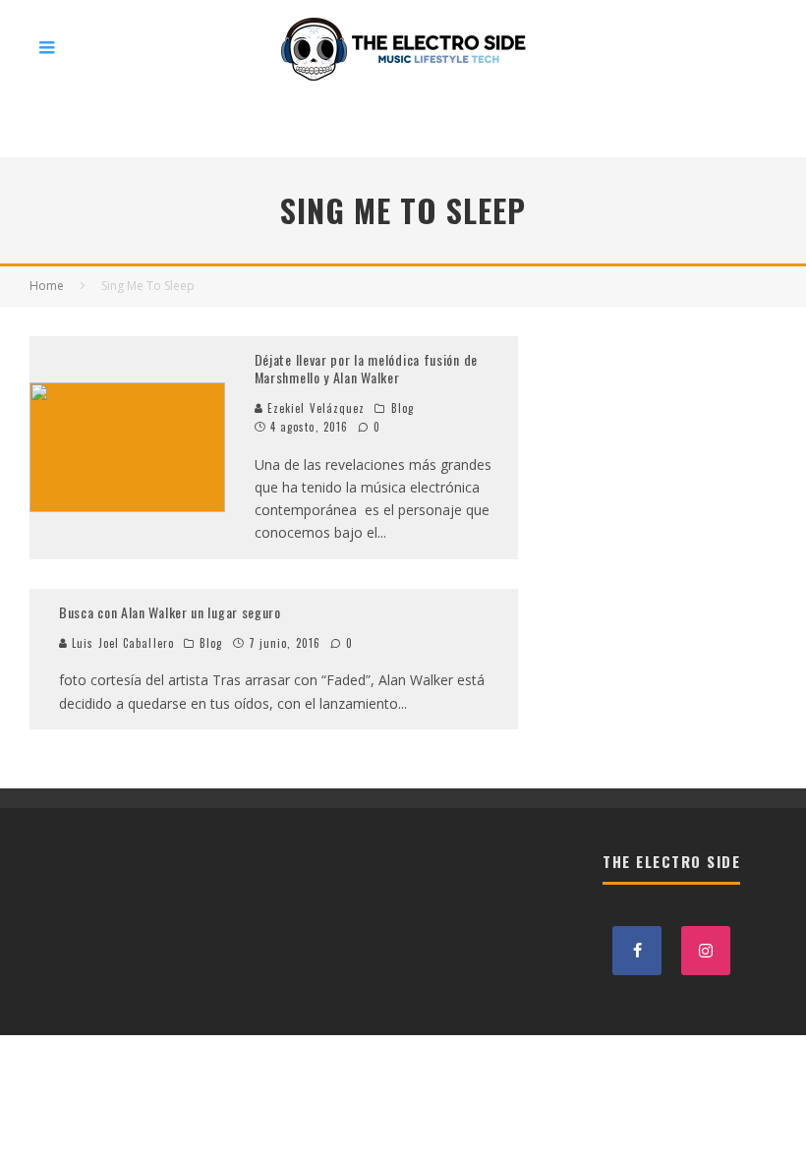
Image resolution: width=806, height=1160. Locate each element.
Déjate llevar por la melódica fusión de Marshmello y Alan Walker (366, 368)
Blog (402, 408)
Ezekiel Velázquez (314, 408)
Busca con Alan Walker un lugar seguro (170, 612)
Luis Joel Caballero (121, 643)
